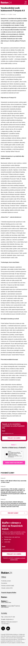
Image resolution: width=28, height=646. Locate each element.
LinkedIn (8, 628)
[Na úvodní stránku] (6, 2)
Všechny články (13, 513)
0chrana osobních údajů (7, 585)
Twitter (3, 628)
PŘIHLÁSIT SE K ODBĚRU (14, 438)
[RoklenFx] (6, 602)
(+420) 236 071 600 (9, 617)
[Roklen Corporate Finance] (10, 606)
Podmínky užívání (6, 581)
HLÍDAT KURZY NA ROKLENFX (14, 462)
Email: (3, 431)
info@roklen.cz (9, 619)
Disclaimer (4, 583)
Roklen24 (3, 14)
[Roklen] (4, 597)
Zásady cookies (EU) (7, 588)
